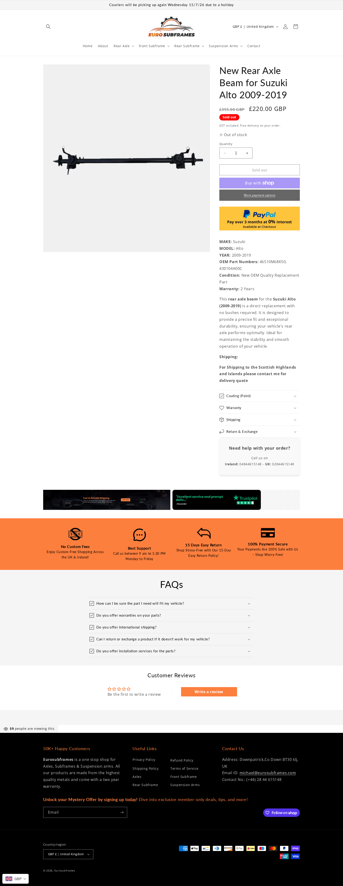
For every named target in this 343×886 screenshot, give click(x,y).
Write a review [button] (209, 691)
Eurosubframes (64, 870)
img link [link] (50, 493)
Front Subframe (183, 776)
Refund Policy (181, 760)
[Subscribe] (122, 812)
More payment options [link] (260, 195)
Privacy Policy (144, 759)
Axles (137, 776)
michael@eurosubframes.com (268, 772)
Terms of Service (184, 768)
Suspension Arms (185, 785)
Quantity (225, 144)
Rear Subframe (145, 785)
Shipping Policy (145, 768)
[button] (48, 26)
